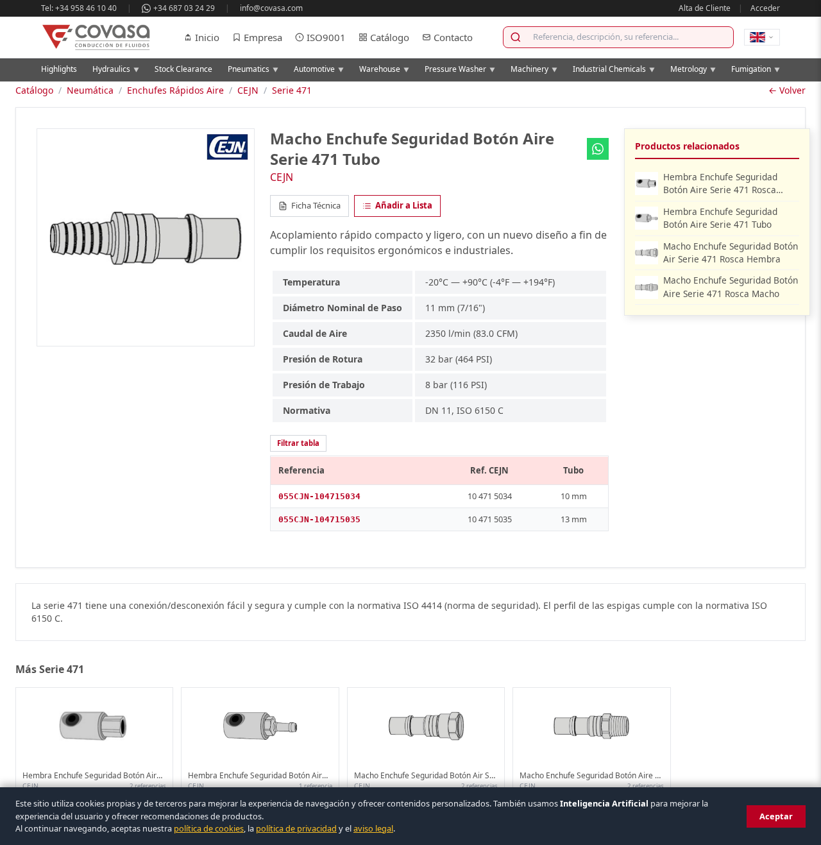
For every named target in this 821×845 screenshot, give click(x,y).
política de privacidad (296, 828)
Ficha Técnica (316, 205)
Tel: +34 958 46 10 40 (79, 8)
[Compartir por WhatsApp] (598, 149)
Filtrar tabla (298, 443)
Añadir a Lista (403, 205)
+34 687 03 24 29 (184, 8)
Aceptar (776, 816)
